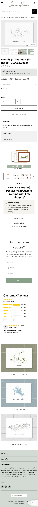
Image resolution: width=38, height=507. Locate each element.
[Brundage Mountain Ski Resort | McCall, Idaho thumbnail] (5, 51)
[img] (13, 326)
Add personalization (9, 92)
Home (3, 17)
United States (18, 495)
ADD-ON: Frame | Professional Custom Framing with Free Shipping (19, 192)
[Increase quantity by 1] (17, 101)
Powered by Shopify (19, 503)
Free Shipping (7, 134)
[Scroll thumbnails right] (35, 51)
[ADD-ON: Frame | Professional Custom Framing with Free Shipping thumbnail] (7, 176)
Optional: (4, 89)
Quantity (3, 97)
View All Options (19, 218)
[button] (7, 305)
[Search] (34, 11)
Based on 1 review (8, 301)
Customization (7, 139)
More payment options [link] (19, 114)
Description (6, 122)
